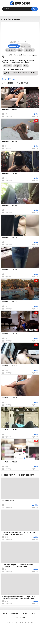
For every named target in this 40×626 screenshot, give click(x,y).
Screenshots (11, 50)
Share (20, 50)
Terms (25, 614)
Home (5, 614)
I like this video (11, 42)
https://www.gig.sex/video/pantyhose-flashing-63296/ (20, 73)
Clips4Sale (7, 66)
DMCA (34, 614)
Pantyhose (17, 66)
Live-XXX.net (17, 622)
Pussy (26, 66)
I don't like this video (14, 42)
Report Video (26, 46)
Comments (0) (29, 50)
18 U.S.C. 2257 (20, 617)
